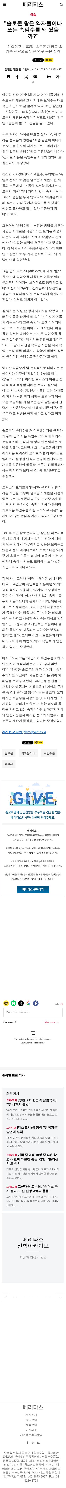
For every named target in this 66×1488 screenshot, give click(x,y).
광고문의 (31, 1419)
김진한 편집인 (13, 69)
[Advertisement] (33, 1347)
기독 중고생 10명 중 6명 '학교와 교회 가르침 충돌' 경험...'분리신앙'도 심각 (32, 1159)
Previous (6, 1297)
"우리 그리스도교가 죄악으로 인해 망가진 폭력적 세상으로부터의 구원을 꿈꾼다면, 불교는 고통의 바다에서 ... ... (32, 1114)
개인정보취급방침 (31, 1434)
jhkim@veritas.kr (34, 732)
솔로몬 (9, 753)
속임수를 (49, 753)
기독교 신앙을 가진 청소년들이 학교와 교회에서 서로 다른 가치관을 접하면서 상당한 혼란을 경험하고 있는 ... (32, 1173)
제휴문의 (31, 1424)
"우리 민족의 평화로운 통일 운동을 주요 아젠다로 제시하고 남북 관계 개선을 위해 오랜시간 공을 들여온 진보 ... (32, 1142)
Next (60, 1297)
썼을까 (9, 763)
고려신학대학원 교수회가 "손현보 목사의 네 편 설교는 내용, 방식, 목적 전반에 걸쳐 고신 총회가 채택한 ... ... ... (32, 1201)
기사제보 (31, 1429)
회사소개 (31, 1414)
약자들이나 (28, 753)
